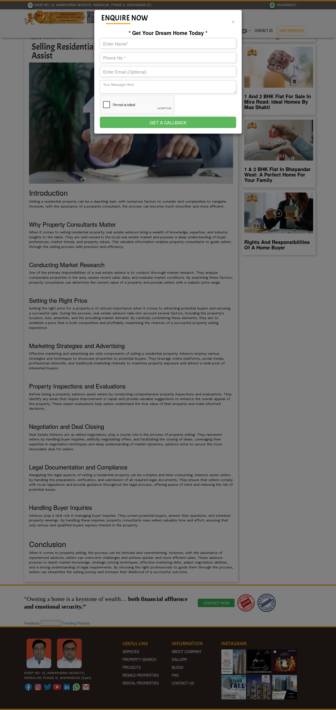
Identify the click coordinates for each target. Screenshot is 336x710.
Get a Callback (168, 122)
